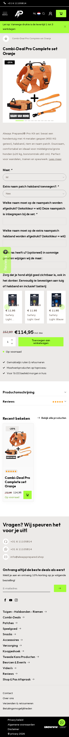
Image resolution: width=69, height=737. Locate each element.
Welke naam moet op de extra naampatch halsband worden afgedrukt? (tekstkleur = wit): (34, 233)
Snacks (7, 634)
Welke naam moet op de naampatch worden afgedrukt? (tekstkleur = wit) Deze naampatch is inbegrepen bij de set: (34, 208)
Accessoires (11, 640)
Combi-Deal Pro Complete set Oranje (31, 38)
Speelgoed (10, 628)
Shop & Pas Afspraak (17, 679)
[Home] (6, 38)
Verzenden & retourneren (18, 703)
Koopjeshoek (11, 651)
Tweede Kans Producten (19, 657)
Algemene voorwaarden (21, 724)
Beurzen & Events (14, 662)
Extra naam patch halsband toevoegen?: (31, 186)
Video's (8, 668)
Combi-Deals (12, 617)
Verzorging (10, 645)
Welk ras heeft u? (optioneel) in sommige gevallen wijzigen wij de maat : (31, 255)
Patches (8, 623)
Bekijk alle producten (53, 418)
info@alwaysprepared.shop (27, 557)
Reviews (8, 673)
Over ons (8, 698)
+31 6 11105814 (17, 3)
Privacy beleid (15, 719)
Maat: (7, 170)
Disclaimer (13, 729)
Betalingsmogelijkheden (17, 708)
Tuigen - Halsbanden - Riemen (23, 611)
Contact (8, 693)
